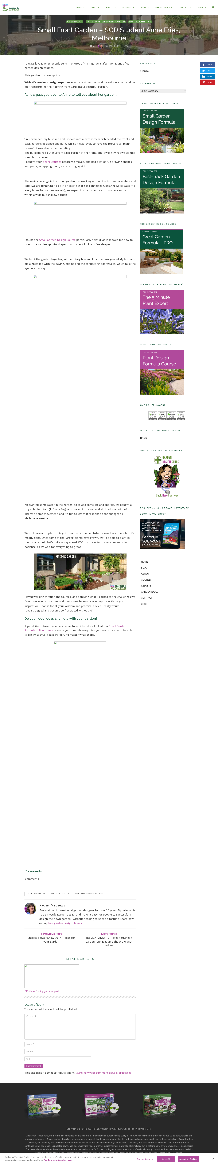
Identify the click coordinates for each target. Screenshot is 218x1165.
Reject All (166, 1159)
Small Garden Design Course (57, 240)
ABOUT (109, 7)
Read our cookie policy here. (58, 1160)
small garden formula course (88, 893)
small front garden (59, 893)
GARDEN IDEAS (162, 7)
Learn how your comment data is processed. (103, 1072)
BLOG (93, 7)
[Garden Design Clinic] (167, 476)
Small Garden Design (140, 22)
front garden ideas (35, 893)
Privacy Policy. (116, 1129)
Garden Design (74, 22)
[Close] (213, 1158)
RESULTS (145, 7)
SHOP (200, 7)
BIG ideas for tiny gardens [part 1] (42, 991)
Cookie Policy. (130, 1129)
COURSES (126, 7)
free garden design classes (65, 923)
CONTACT (184, 7)
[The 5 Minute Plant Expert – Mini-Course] (100, 1106)
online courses (52, 162)
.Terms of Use (144, 1129)
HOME (79, 7)
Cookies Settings (145, 1159)
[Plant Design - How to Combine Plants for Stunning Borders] (43, 1106)
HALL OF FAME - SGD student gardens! (106, 22)
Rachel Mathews (52, 905)
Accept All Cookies (188, 1159)
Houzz (143, 438)
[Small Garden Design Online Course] (158, 1105)
